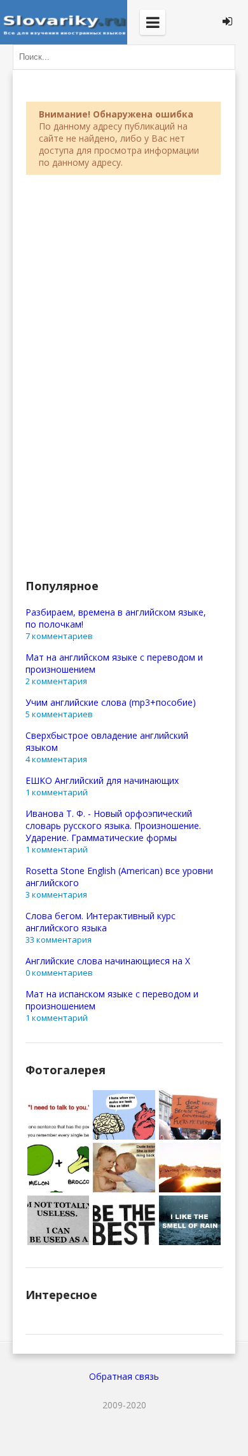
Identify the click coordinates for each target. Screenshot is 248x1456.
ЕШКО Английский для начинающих (102, 780)
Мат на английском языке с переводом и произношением (114, 663)
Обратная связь (124, 1376)
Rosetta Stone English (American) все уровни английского (119, 877)
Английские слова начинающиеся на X (107, 961)
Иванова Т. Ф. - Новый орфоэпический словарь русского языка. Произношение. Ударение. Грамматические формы (113, 825)
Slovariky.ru (63, 22)
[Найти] (222, 57)
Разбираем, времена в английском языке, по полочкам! (115, 618)
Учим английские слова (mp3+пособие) (110, 702)
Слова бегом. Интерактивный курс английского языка (100, 922)
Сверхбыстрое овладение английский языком (106, 741)
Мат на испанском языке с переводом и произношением (111, 1000)
